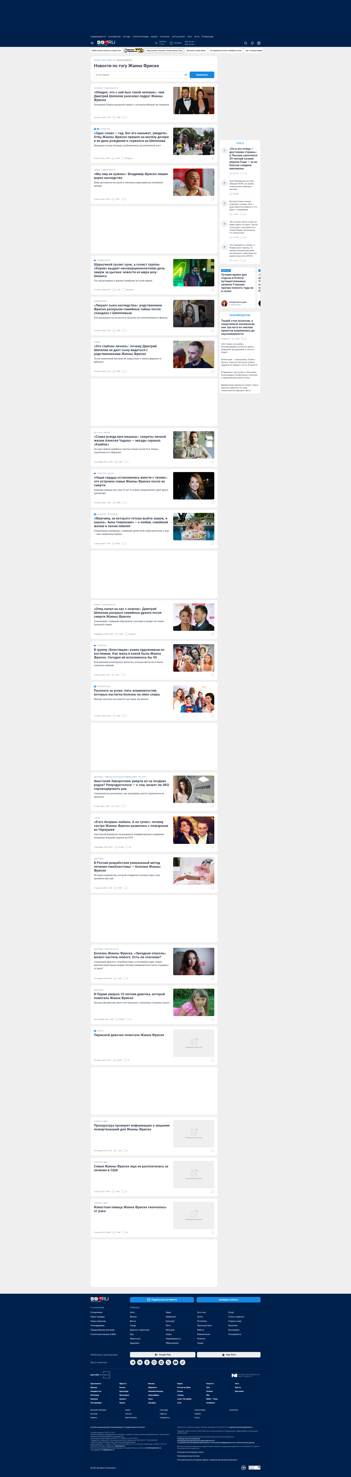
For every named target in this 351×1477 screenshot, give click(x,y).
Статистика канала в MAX (103, 1334)
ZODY (189, 37)
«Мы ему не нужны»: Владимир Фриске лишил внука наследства (131, 176)
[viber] (154, 1362)
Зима (168, 1312)
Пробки (176, 43)
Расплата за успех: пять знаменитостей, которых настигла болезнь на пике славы (127, 692)
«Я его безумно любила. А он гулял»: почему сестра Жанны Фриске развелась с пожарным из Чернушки (131, 826)
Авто (132, 1312)
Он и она (201, 1312)
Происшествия (204, 1325)
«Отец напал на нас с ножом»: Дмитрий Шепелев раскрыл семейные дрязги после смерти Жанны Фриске (128, 612)
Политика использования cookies (190, 1452)
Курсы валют (178, 37)
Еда (132, 1334)
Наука (169, 1334)
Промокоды (208, 37)
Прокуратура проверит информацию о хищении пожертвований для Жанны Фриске (132, 1127)
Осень (200, 1316)
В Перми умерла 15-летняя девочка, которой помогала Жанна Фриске (129, 996)
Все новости (108, 60)
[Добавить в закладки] (212, 117)
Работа (200, 1330)
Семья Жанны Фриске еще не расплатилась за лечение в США (131, 1168)
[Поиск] (245, 43)
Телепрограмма (141, 37)
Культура (170, 1321)
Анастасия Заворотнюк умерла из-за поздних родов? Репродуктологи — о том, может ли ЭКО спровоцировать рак (131, 785)
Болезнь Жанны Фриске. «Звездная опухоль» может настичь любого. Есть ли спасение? (130, 955)
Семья (200, 1343)
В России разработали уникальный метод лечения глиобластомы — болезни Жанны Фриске (127, 866)
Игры (196, 37)
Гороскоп (165, 37)
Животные (135, 1338)
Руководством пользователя (188, 1439)
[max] (161, 1362)
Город (133, 1325)
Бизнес (133, 1316)
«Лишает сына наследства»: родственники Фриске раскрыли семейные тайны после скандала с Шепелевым (128, 309)
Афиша (154, 37)
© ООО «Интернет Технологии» (103, 1468)
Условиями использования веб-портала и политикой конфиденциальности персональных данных (215, 1443)
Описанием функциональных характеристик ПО (196, 1441)
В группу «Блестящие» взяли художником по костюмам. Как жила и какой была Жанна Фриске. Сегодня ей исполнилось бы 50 (129, 653)
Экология (232, 1325)
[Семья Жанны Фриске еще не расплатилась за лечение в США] (193, 1174)
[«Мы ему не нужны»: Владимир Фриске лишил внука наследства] (193, 182)
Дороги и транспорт (139, 1330)
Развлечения (203, 1334)
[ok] (147, 1362)
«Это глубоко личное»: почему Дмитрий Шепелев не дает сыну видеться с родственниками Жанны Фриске (125, 350)
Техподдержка (97, 1325)
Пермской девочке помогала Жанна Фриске (129, 1035)
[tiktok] (182, 1362)
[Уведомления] (252, 43)
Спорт (231, 1312)
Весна (133, 1321)
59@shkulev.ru (120, 1446)
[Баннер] (134, 50)
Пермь (97, 60)
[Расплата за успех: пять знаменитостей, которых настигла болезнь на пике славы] (193, 699)
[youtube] (175, 1362)
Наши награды (97, 1316)
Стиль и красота (236, 1316)
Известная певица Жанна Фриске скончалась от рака (130, 1209)
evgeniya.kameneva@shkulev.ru (241, 1427)
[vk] (140, 1362)
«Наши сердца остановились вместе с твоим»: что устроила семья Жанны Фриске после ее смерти (131, 481)
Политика (202, 1321)
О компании (96, 1312)
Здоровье (134, 1343)
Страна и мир (234, 1321)
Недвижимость (98, 37)
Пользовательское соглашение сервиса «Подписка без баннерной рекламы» (207, 1460)
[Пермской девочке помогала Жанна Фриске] (193, 1043)
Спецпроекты (234, 1334)
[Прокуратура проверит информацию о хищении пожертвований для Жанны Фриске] (193, 1133)
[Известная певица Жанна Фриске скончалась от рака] (193, 1215)
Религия (201, 1338)
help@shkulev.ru (108, 1450)
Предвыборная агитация (102, 1330)
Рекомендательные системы (188, 1456)
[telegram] (132, 1362)
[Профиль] (259, 43)
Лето (168, 1325)
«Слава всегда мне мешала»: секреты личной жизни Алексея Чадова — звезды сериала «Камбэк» (130, 440)
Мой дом (170, 1330)
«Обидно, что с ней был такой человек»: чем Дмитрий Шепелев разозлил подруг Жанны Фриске (129, 96)
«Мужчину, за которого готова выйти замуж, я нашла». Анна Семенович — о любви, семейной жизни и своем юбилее (131, 522)
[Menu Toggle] (92, 43)
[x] (168, 1362)
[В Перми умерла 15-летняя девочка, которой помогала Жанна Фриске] (193, 1002)
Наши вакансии (98, 1321)
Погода (126, 37)
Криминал (171, 1316)
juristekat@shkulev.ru (153, 1448)
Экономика (233, 1330)
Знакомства (114, 37)
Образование (172, 1343)
